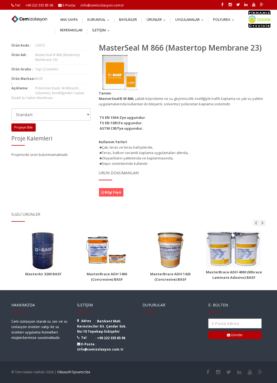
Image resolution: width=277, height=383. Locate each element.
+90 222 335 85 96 (111, 338)
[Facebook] (207, 372)
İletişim (102, 30)
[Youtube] (250, 372)
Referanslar (71, 30)
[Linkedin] (239, 372)
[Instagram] (218, 372)
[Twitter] (228, 372)
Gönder (236, 335)
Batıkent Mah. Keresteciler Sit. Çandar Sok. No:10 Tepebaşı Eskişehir (102, 326)
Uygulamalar (190, 19)
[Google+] (260, 372)
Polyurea (224, 19)
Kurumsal (99, 19)
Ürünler (157, 19)
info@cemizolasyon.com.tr (100, 349)
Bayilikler (128, 19)
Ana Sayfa (69, 19)
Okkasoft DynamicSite (73, 372)
